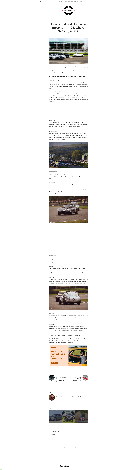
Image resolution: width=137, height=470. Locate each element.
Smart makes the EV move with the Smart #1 (55, 416)
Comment (53, 434)
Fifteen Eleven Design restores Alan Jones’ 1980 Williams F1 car (58, 379)
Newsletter (76, 1)
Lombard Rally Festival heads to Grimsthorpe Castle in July (81, 416)
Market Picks (67, 1)
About (81, 1)
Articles (62, 1)
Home (55, 1)
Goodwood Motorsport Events (61, 33)
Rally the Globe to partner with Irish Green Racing (68, 416)
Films (72, 1)
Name (53, 447)
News (59, 1)
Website (75, 447)
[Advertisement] (68, 111)
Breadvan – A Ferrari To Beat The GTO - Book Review (78, 379)
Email (64, 447)
